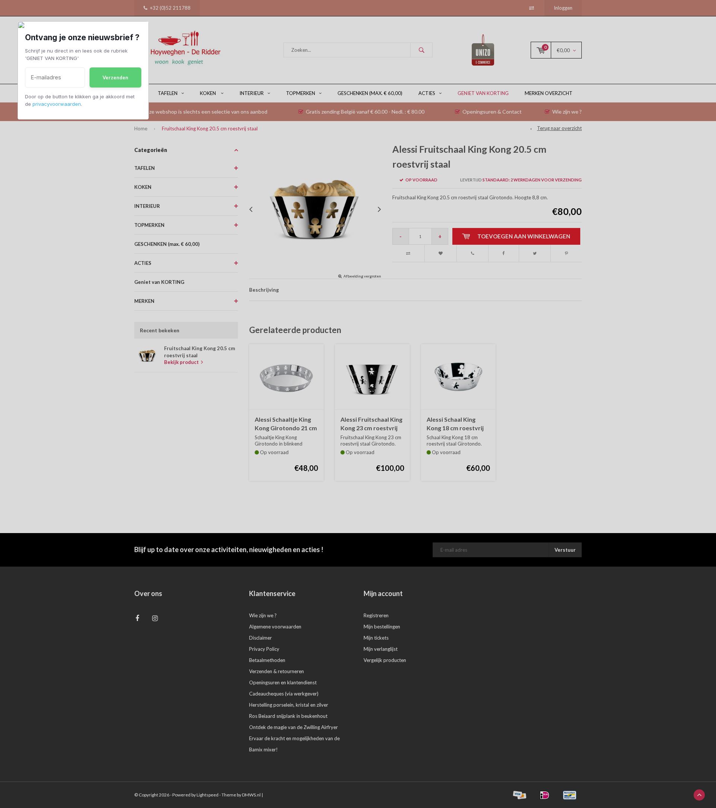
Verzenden (115, 77)
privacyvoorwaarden (56, 104)
